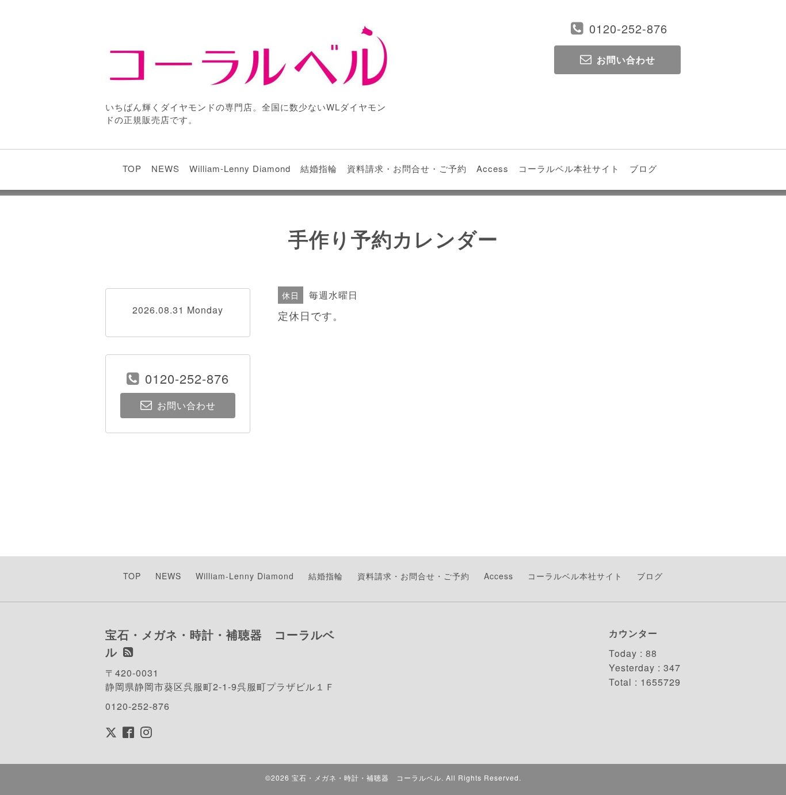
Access (492, 168)
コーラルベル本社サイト (569, 168)
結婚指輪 (318, 168)
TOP (132, 168)
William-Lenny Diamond (240, 168)
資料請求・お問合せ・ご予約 (407, 168)
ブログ (643, 168)
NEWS (165, 168)
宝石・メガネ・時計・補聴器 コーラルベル (366, 777)
